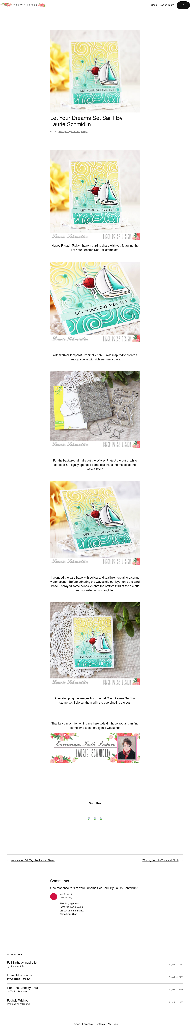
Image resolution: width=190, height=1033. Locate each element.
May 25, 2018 (66, 894)
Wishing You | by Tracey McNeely (160, 860)
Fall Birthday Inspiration (22, 964)
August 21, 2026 (176, 964)
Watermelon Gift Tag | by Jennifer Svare (33, 860)
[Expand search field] (183, 5)
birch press (64, 132)
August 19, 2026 (176, 977)
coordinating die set (117, 702)
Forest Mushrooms (19, 977)
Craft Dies (75, 132)
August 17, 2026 (176, 990)
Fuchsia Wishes (18, 1002)
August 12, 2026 (176, 1002)
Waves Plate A (106, 460)
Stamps (84, 132)
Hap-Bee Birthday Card (22, 990)
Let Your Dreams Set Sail (118, 698)
